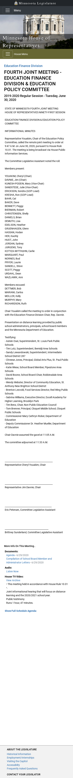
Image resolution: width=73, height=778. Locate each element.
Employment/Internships (20, 757)
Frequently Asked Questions (22, 768)
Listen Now (12, 571)
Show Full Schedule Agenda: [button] (21, 610)
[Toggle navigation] (8, 10)
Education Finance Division (23, 66)
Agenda (10, 555)
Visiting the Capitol (17, 761)
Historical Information (19, 754)
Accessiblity (13, 765)
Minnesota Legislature (37, 3)
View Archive (13, 580)
